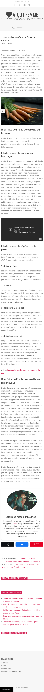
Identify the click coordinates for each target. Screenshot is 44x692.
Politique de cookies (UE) (11, 671)
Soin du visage (7, 43)
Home (3, 666)
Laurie (14, 523)
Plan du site (25, 1)
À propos (17, 1)
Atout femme (25, 15)
